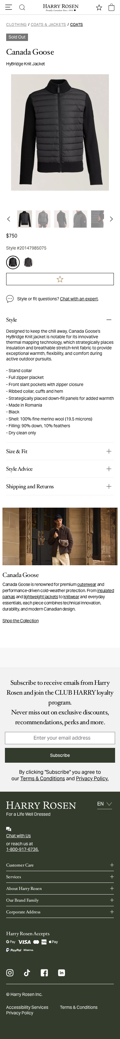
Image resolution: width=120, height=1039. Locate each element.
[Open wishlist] (99, 7)
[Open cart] (111, 7)
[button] (9, 7)
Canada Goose (30, 52)
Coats (76, 24)
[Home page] (60, 7)
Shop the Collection (20, 620)
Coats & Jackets (48, 24)
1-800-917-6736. (22, 849)
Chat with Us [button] (18, 835)
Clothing (16, 24)
